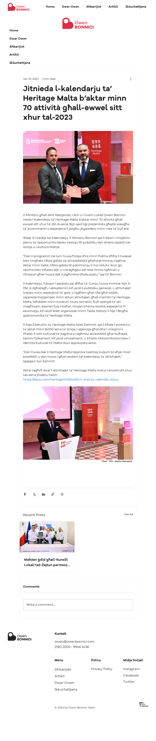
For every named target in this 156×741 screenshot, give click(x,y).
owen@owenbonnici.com (75, 641)
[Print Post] (62, 494)
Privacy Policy (101, 669)
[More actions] (130, 79)
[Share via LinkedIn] (43, 494)
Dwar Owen (18, 38)
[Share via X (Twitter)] (34, 494)
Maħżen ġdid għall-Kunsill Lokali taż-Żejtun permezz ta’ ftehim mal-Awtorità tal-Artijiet (46, 563)
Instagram (131, 669)
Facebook (131, 675)
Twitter (129, 682)
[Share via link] (53, 494)
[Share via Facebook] (25, 494)
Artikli (14, 54)
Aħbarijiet (17, 46)
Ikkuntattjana (20, 63)
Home (14, 30)
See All (128, 514)
